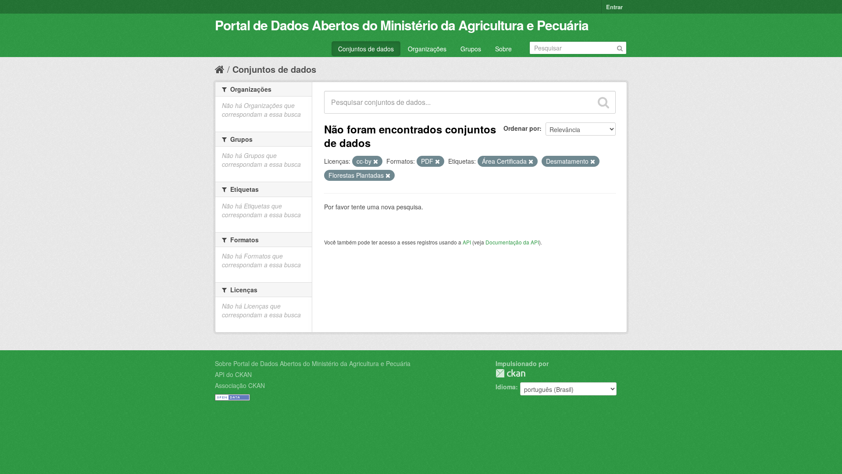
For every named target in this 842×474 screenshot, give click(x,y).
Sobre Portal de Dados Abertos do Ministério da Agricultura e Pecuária (312, 363)
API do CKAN (233, 374)
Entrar (614, 7)
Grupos (470, 48)
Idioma (506, 386)
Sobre (503, 48)
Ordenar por (521, 128)
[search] (603, 102)
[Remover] (375, 161)
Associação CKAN (240, 385)
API (467, 242)
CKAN (510, 373)
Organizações (427, 48)
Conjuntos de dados (366, 48)
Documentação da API (512, 242)
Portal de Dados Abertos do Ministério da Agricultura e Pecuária (402, 24)
